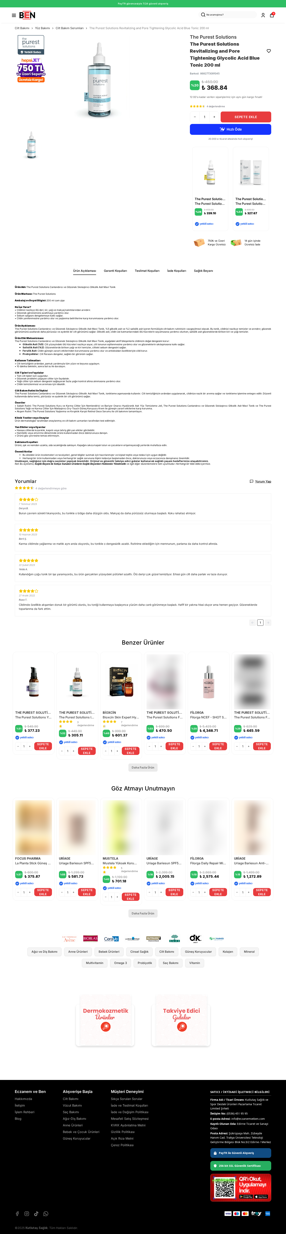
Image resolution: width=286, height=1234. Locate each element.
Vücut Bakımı (72, 1105)
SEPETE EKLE (246, 117)
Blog (18, 1119)
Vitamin (194, 963)
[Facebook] (17, 1213)
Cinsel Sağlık (139, 951)
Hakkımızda (23, 1099)
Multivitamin (94, 963)
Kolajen (228, 951)
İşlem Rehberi (24, 1112)
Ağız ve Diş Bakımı (44, 951)
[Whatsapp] (45, 1213)
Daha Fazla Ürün (143, 767)
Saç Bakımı (170, 963)
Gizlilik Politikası (123, 1132)
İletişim (20, 1105)
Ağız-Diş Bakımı (74, 1119)
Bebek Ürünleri (109, 951)
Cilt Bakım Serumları (70, 28)
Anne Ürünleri (78, 951)
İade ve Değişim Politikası (129, 1112)
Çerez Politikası (122, 1145)
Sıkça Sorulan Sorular (126, 1099)
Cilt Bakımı (22, 28)
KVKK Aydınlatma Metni (128, 1125)
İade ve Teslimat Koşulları (129, 1105)
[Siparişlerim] (263, 15)
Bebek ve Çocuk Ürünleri (81, 1132)
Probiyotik (145, 963)
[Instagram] (26, 1213)
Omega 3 (120, 963)
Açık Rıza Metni (122, 1138)
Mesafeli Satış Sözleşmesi (130, 1119)
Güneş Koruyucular (198, 951)
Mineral (249, 951)
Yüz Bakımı (42, 28)
